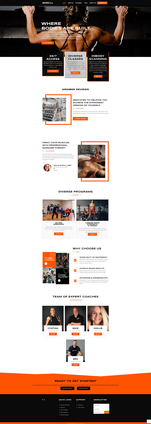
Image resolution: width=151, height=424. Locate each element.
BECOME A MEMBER (47, 42)
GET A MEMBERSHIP (53, 71)
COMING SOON (75, 72)
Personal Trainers (65, 414)
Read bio (55, 170)
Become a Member (65, 405)
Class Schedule (64, 410)
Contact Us (92, 3)
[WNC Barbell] (47, 3)
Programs (78, 3)
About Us (70, 3)
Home (64, 3)
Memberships (102, 3)
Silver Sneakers (64, 412)
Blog (86, 3)
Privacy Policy (81, 407)
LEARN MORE (98, 76)
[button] (63, 170)
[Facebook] (54, 168)
